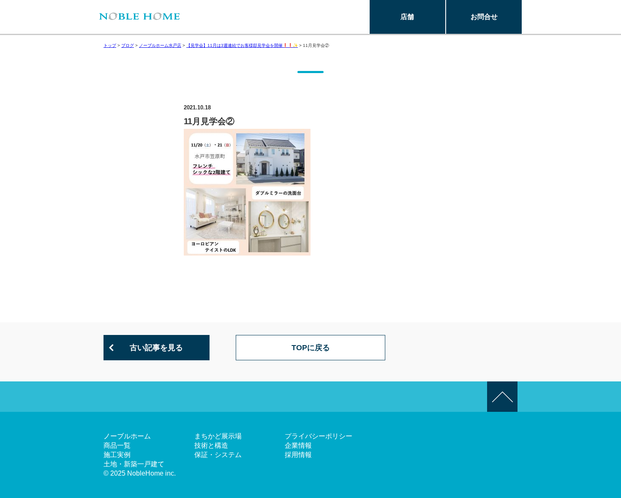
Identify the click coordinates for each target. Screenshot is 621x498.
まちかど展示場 (218, 436)
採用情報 (298, 454)
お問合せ (484, 16)
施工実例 (117, 454)
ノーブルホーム (127, 436)
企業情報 (298, 445)
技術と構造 (211, 445)
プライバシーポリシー (318, 436)
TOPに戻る (310, 347)
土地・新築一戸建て (134, 464)
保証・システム (218, 454)
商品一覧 (117, 445)
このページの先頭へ (502, 396)
